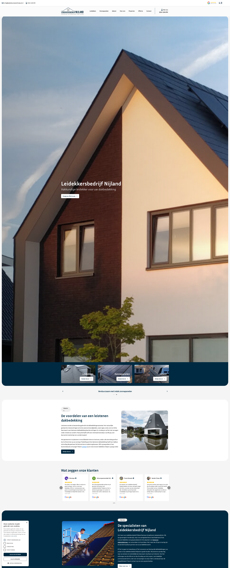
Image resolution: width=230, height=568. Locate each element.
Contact (148, 11)
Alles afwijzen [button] (15, 559)
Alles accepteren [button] (15, 554)
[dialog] (15, 543)
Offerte (140, 11)
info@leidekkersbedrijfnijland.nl (13, 3)
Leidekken (93, 11)
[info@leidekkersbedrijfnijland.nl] (3, 3)
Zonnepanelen (104, 11)
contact (84, 446)
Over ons (122, 11)
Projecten (132, 11)
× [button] (26, 522)
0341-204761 (31, 3)
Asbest (114, 11)
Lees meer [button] (66, 493)
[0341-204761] (26, 3)
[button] (63, 391)
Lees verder (14, 536)
